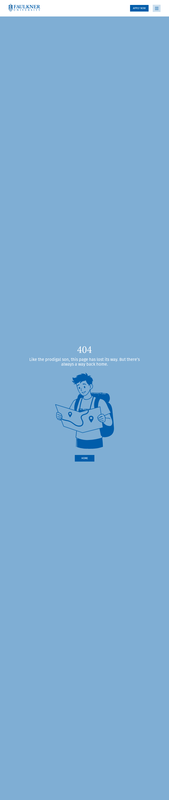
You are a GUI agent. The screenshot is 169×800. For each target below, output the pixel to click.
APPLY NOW (139, 8)
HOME (84, 458)
